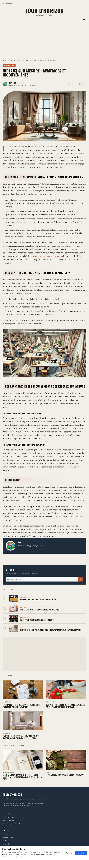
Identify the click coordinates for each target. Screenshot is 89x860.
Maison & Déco (15, 61)
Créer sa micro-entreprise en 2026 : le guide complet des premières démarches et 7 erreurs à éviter (22, 777)
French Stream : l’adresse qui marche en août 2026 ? (37, 620)
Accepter (81, 853)
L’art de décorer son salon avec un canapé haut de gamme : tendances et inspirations (21, 737)
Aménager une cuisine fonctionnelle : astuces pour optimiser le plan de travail (65, 705)
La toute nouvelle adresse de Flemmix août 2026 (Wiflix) (38, 600)
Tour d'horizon (44, 10)
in (79, 84)
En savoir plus (16, 857)
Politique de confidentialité (12, 824)
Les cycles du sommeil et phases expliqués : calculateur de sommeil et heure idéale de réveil (50, 630)
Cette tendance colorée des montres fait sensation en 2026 (39, 610)
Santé (5, 841)
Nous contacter (8, 821)
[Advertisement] (44, 40)
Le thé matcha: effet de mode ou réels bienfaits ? (65, 775)
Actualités (6, 844)
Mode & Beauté (8, 838)
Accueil (5, 61)
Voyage (5, 834)
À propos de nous (9, 817)
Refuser (69, 853)
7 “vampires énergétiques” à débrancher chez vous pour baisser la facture (22, 705)
